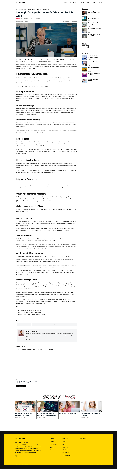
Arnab (88, 82)
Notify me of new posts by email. (24, 382)
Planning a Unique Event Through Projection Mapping (93, 17)
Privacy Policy (65, 452)
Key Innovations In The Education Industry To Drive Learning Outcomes (46, 414)
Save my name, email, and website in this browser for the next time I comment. (31, 379)
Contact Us (64, 444)
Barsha (89, 14)
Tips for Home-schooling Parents (67, 414)
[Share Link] (24, 324)
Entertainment (73, 2)
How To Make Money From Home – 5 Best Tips (94, 62)
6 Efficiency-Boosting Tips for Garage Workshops (94, 35)
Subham (89, 26)
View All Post (27, 339)
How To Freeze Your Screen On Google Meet (29, 310)
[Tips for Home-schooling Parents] (69, 406)
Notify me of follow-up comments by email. (27, 381)
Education (24, 9)
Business (65, 2)
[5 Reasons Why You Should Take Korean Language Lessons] (25, 406)
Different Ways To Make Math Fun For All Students (90, 414)
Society (94, 2)
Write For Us (65, 447)
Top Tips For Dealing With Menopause (93, 80)
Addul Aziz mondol (24, 18)
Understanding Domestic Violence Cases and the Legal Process (94, 12)
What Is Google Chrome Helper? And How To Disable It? (32, 314)
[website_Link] (83, 46)
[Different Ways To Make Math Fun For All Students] (91, 406)
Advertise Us (65, 450)
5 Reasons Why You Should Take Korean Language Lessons (23, 414)
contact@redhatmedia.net (30, 452)
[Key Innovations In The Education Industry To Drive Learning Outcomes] (47, 406)
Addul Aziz (89, 59)
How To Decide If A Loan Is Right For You (94, 29)
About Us (64, 441)
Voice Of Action (19, 464)
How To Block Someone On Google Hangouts (29, 312)
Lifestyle (88, 2)
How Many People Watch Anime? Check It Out (94, 74)
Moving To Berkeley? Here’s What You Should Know (93, 68)
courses (66, 98)
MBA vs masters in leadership (32, 112)
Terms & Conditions (66, 455)
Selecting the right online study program (27, 283)
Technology (81, 2)
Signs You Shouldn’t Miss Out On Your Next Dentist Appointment (94, 56)
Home (17, 9)
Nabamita (89, 20)
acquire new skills (52, 64)
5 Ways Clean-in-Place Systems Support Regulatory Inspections (94, 23)
